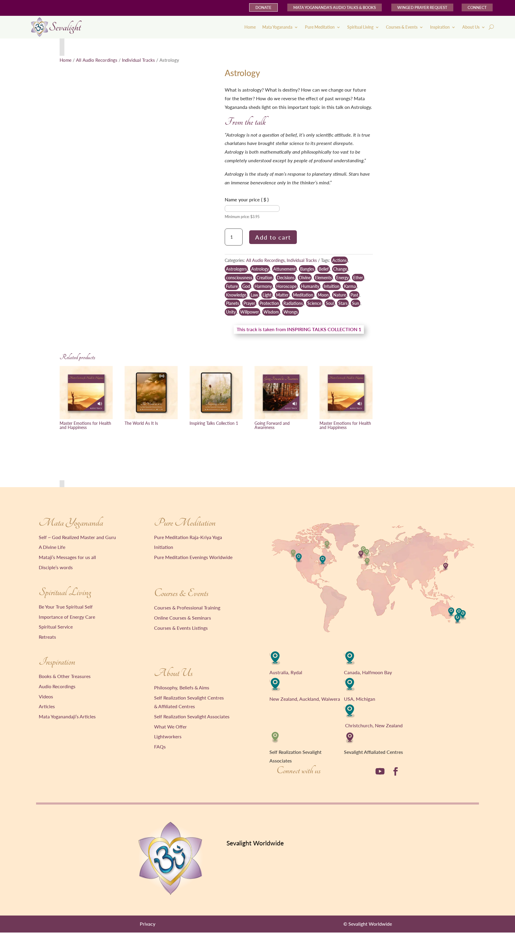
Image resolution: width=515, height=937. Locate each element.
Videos (46, 696)
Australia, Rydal (285, 672)
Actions (339, 260)
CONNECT (477, 7)
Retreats (47, 637)
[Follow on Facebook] (395, 771)
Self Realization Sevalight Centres (189, 697)
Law (254, 294)
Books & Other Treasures (65, 676)
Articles (47, 706)
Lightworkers (168, 736)
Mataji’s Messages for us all (67, 557)
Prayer (249, 303)
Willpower (249, 311)
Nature (339, 294)
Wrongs (290, 311)
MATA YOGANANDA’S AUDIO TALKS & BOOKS (334, 7)
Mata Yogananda (277, 27)
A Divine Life (52, 547)
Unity (231, 311)
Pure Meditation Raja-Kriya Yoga (188, 537)
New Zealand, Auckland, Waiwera (304, 699)
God (246, 286)
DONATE (263, 7)
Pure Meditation (320, 27)
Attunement (284, 268)
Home (250, 27)
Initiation (163, 547)
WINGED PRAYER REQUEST (422, 7)
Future (232, 286)
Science (314, 303)
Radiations (293, 303)
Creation (264, 277)
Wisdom (271, 311)
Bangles (307, 268)
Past (354, 294)
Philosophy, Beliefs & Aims (181, 687)
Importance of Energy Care (67, 617)
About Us (471, 27)
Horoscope (286, 286)
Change (340, 268)
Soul (330, 303)
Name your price (247, 199)
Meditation (303, 294)
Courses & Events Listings (181, 628)
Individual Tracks (138, 60)
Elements (323, 277)
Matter (282, 294)
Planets (232, 303)
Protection (269, 303)
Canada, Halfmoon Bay (368, 672)
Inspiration (440, 27)
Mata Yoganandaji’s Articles (67, 716)
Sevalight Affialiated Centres (373, 752)
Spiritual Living (360, 27)
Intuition (331, 286)
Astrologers (236, 268)
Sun (355, 303)
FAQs (160, 746)
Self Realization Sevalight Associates (191, 716)
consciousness (239, 277)
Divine (305, 277)
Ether (358, 277)
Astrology (260, 268)
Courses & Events (402, 27)
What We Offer (170, 726)
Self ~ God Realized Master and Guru (77, 537)
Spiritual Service (56, 626)
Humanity (310, 286)
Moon (323, 294)
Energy (342, 277)
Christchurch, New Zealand (374, 725)
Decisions (285, 277)
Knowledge (236, 294)
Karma (350, 286)
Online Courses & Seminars (182, 617)
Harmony (263, 286)
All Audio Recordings (96, 60)
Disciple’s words (56, 567)
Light (267, 294)
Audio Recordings (57, 686)
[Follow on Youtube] (380, 771)
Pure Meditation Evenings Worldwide (193, 557)
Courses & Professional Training (187, 607)
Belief (324, 268)
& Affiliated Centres (174, 706)
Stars (343, 303)
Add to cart (273, 237)
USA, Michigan (359, 699)
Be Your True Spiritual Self (66, 606)
